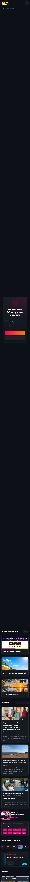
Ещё (25, 631)
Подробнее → (15, 817)
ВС (26, 846)
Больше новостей (21, 703)
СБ (20, 846)
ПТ (14, 846)
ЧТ (8, 846)
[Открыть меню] (27, 3)
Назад (15, 338)
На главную (15, 333)
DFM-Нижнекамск (9, 8)
